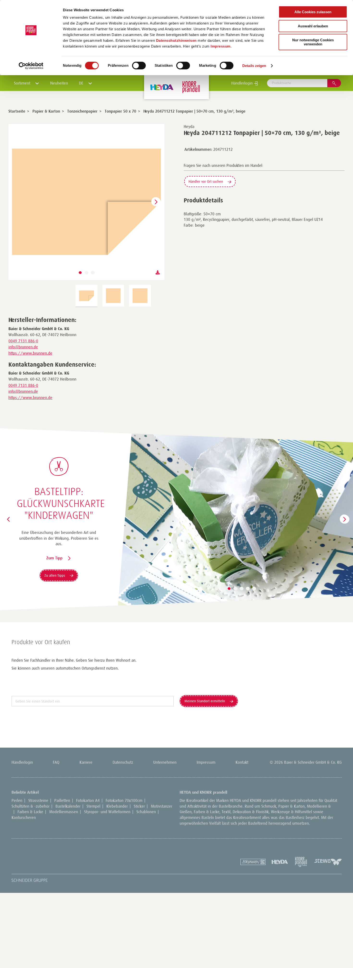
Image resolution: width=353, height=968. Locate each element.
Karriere (85, 762)
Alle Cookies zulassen (312, 12)
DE (82, 83)
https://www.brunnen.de (30, 353)
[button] (80, 273)
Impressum (221, 46)
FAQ (56, 762)
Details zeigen (254, 66)
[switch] (139, 65)
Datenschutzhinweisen (176, 40)
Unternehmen (164, 762)
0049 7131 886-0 (23, 341)
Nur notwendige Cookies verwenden (313, 42)
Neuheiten (59, 83)
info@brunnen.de (23, 347)
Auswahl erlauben (313, 26)
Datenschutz (123, 762)
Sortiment (22, 83)
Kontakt (242, 762)
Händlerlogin (242, 83)
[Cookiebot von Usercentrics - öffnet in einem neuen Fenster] (31, 65)
